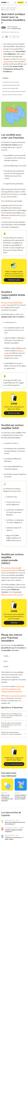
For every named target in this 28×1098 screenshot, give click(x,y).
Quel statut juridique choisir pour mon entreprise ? (15, 823)
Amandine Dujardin (16, 28)
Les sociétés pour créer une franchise (10, 82)
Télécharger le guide (14, 280)
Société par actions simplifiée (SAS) (10, 88)
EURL (4, 197)
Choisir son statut (10, 820)
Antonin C (15, 26)
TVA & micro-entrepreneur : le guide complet (14, 838)
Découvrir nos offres (14, 413)
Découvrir (20, 2)
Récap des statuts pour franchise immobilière (12, 94)
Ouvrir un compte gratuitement (14, 764)
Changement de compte (11, 827)
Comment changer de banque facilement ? (13, 830)
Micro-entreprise (9, 835)
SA (19, 194)
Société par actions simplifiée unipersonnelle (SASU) (13, 91)
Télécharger (14, 623)
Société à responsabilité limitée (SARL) (11, 85)
